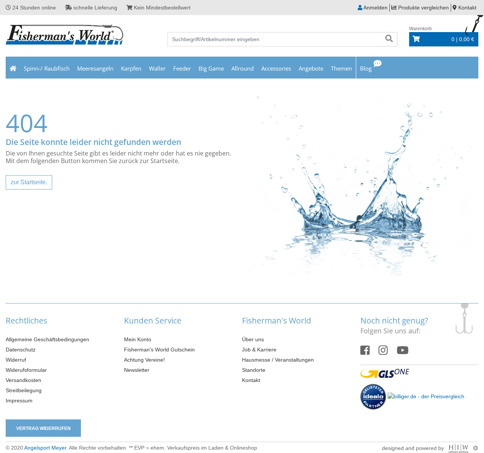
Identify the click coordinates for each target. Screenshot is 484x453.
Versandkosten (23, 380)
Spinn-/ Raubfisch (47, 68)
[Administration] (475, 448)
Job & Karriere (259, 350)
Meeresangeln (95, 68)
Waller (157, 68)
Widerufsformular (26, 370)
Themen (341, 68)
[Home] (65, 35)
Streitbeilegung (24, 390)
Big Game (211, 68)
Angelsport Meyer (45, 448)
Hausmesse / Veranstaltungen (278, 360)
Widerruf (16, 360)
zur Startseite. (29, 182)
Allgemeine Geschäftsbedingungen (47, 339)
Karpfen (131, 68)
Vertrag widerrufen (43, 428)
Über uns (253, 339)
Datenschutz (21, 350)
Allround (242, 68)
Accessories (276, 68)
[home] (13, 68)
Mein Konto (137, 339)
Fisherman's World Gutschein (159, 350)
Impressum (19, 401)
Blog (366, 68)
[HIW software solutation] (459, 448)
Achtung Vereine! (144, 360)
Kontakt (251, 380)
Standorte (253, 370)
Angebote (311, 68)
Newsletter (136, 370)
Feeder (182, 68)
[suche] (389, 39)
